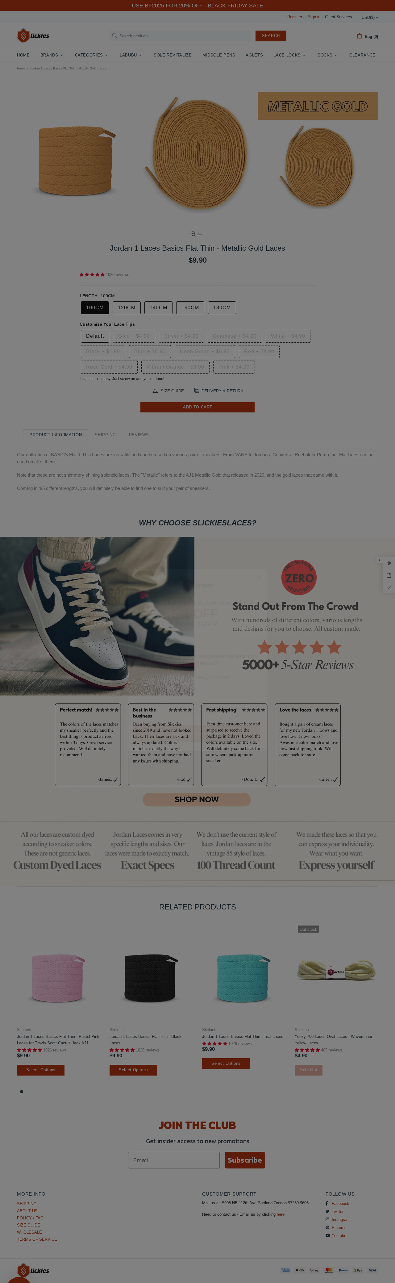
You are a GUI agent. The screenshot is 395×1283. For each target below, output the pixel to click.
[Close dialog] (259, 558)
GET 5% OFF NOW (197, 715)
